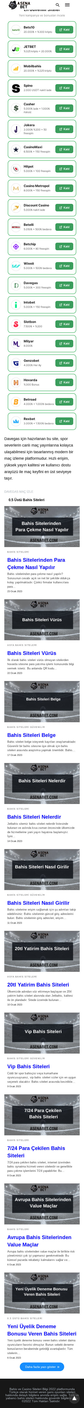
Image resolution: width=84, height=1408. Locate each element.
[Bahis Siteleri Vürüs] (42, 619)
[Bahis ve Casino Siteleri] (23, 5)
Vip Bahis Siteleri (28, 1066)
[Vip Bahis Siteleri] (42, 1033)
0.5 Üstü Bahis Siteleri (24, 1318)
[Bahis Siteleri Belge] (42, 701)
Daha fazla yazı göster (40, 1367)
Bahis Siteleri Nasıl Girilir (38, 903)
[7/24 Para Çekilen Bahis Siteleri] (42, 1114)
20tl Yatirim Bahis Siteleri (38, 985)
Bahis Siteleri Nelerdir (34, 817)
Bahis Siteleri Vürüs (31, 653)
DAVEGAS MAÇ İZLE (18, 491)
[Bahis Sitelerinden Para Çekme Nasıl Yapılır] (42, 526)
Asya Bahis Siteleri (22, 645)
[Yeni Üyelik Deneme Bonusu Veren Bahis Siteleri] (42, 1293)
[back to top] (74, 1398)
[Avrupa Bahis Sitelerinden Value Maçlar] (42, 1203)
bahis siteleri (18, 552)
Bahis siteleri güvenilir (26, 727)
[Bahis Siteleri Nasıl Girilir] (42, 869)
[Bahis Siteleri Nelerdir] (42, 783)
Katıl (66, 29)
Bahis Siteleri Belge (31, 735)
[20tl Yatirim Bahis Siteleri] (42, 951)
